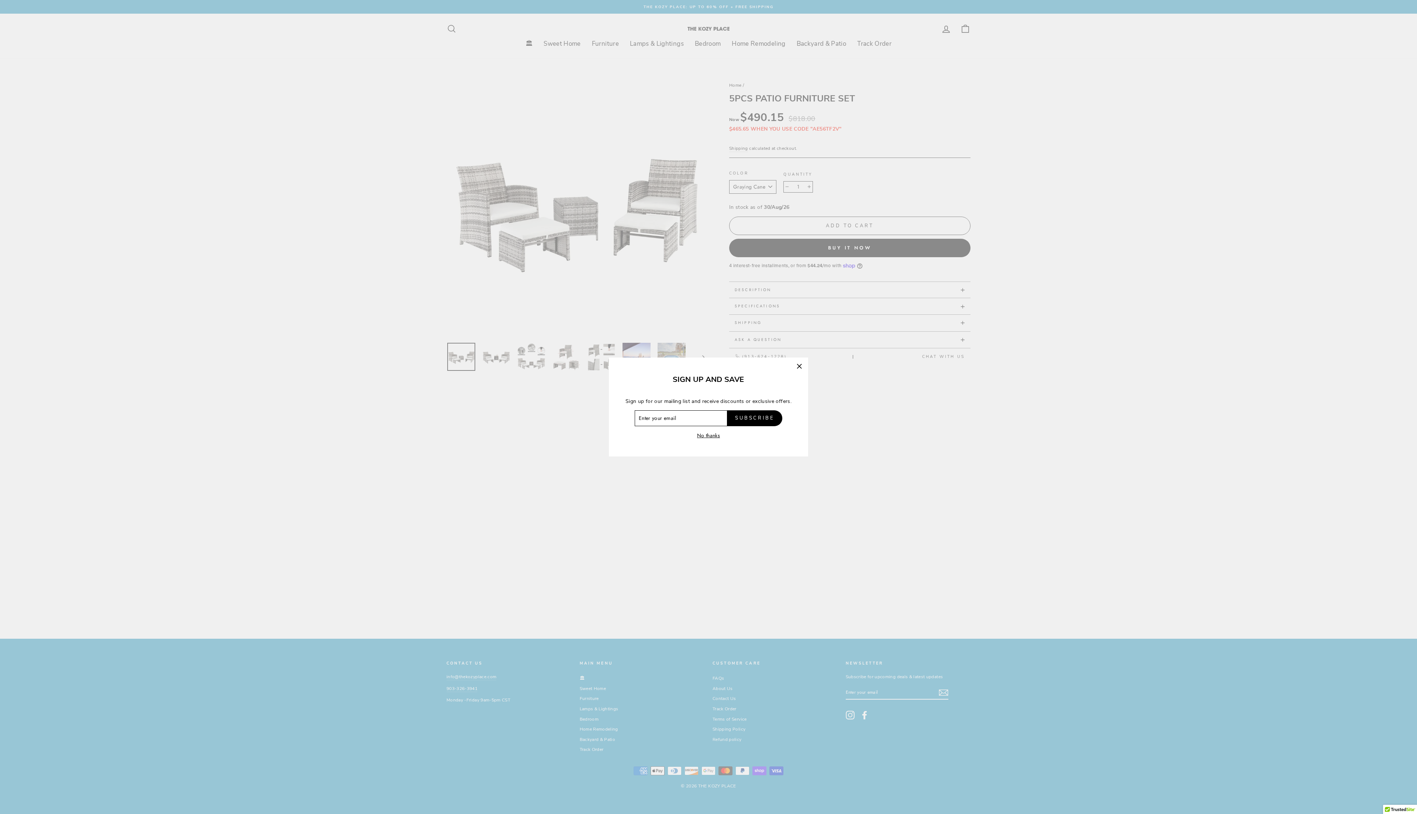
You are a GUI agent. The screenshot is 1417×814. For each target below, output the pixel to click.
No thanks (708, 435)
